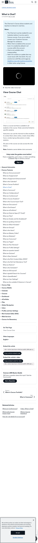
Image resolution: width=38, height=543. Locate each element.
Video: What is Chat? (27, 409)
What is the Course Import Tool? (8, 412)
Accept (18, 532)
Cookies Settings (18, 537)
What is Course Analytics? (25, 412)
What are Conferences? (9, 409)
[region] (18, 530)
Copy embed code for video (13, 361)
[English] (9, 2)
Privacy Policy (19, 528)
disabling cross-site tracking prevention (19, 61)
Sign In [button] (19, 162)
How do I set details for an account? (13, 417)
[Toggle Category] (1, 167)
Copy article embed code (12, 353)
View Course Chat (9, 330)
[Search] (32, 2)
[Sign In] (35, 2)
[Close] (33, 520)
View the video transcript (13, 88)
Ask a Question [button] (10, 381)
